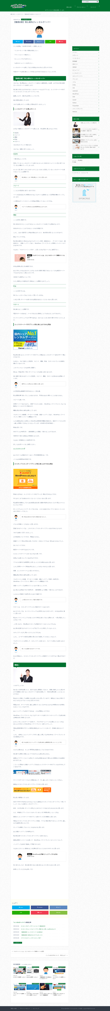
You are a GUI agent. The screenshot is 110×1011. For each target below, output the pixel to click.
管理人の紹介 (69, 7)
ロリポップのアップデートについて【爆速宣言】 (33, 926)
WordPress (76, 94)
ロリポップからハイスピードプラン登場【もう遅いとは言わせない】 (38, 929)
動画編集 (75, 61)
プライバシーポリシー (81, 7)
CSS (74, 88)
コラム (74, 82)
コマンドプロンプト (78, 108)
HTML (74, 85)
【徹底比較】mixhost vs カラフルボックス (31, 935)
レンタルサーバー (19, 922)
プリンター (75, 79)
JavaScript (75, 91)
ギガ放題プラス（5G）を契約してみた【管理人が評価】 (89, 135)
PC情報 (74, 162)
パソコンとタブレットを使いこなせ (77, 1008)
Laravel (74, 99)
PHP (74, 96)
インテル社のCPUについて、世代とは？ (56, 955)
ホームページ (76, 70)
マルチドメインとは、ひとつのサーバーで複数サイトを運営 (29, 951)
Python (74, 102)
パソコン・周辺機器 (77, 160)
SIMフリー (75, 64)
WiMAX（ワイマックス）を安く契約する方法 (89, 140)
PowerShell (76, 105)
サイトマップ (93, 7)
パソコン (75, 52)
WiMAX (75, 67)
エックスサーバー (18, 448)
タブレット (75, 55)
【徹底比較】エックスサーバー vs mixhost (31, 932)
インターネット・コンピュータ (80, 172)
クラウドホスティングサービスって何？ (31, 938)
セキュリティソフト (78, 76)
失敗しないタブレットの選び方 (89, 122)
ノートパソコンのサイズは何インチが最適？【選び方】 (89, 130)
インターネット (76, 58)
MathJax (75, 111)
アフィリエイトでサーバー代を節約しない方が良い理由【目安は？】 (89, 147)
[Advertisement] (25, 885)
